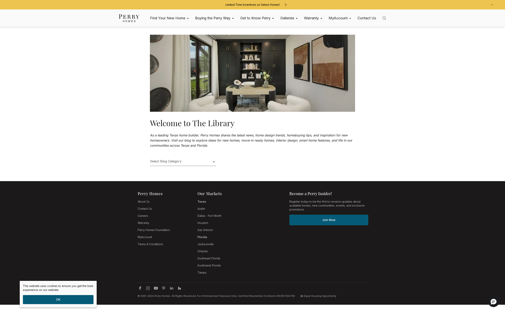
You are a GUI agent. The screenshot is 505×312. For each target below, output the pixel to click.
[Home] (129, 18)
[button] (493, 301)
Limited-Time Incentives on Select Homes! (252, 4)
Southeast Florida (208, 258)
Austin (201, 208)
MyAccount (145, 237)
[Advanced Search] (384, 18)
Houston (202, 222)
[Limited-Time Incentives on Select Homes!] (286, 5)
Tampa (201, 272)
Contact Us (145, 208)
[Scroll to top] (493, 287)
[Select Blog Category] (183, 162)
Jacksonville (205, 244)
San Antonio (205, 230)
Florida (202, 237)
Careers (143, 215)
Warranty (143, 222)
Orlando (202, 251)
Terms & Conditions (150, 244)
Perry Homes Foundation (154, 230)
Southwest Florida (209, 265)
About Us (144, 201)
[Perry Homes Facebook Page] (140, 288)
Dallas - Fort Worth (209, 215)
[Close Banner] (492, 5)
